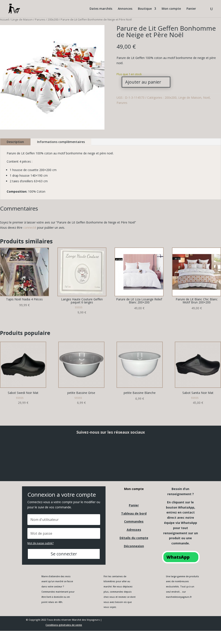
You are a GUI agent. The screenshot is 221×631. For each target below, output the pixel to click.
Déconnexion (134, 546)
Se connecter (64, 554)
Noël (206, 97)
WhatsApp (178, 557)
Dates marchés (101, 9)
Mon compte (171, 9)
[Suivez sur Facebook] (35, 449)
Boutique (145, 9)
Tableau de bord (134, 513)
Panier (191, 9)
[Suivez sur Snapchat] (110, 449)
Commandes (134, 521)
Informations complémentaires (61, 142)
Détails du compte (134, 538)
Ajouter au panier (143, 82)
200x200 (53, 19)
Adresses (134, 530)
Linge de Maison (22, 19)
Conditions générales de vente (64, 624)
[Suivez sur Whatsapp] (185, 449)
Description (15, 142)
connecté (29, 227)
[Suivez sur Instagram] (73, 449)
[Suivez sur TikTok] (147, 449)
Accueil (4, 19)
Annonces (125, 9)
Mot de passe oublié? (40, 543)
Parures (40, 19)
